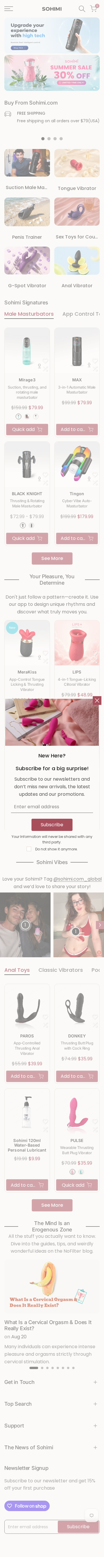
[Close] (97, 700)
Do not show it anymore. (56, 849)
